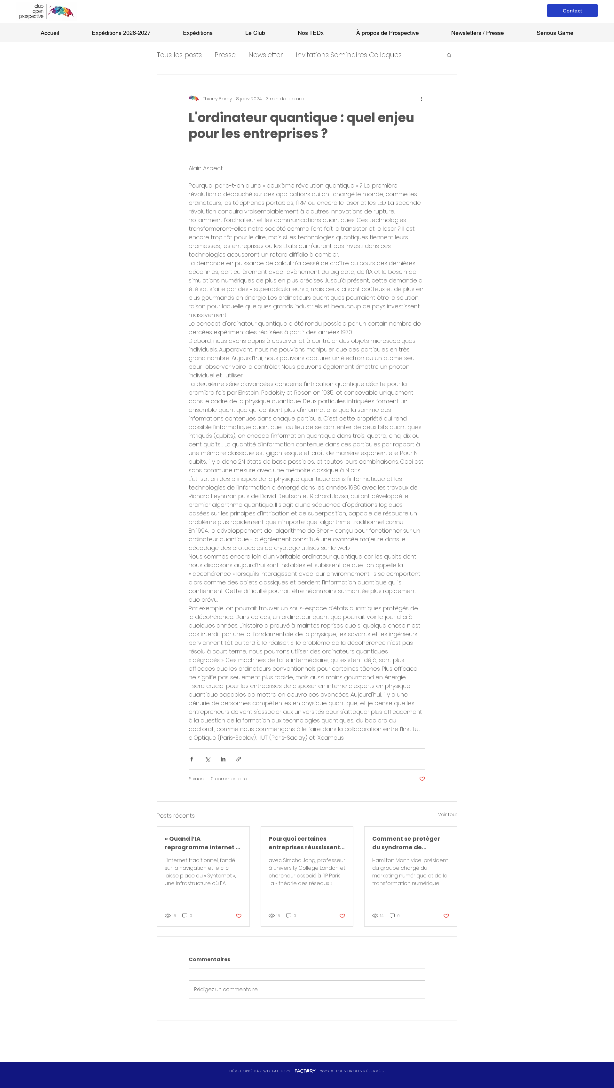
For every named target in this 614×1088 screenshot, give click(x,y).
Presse (225, 54)
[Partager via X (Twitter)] (207, 759)
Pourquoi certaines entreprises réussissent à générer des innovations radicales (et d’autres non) (307, 843)
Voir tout (447, 814)
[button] (449, 55)
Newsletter (265, 54)
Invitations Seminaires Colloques (349, 54)
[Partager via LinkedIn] (223, 759)
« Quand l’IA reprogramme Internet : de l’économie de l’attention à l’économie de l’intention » (201, 843)
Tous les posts (179, 54)
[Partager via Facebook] (192, 759)
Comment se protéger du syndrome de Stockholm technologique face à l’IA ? (406, 843)
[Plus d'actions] (421, 99)
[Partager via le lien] (239, 759)
